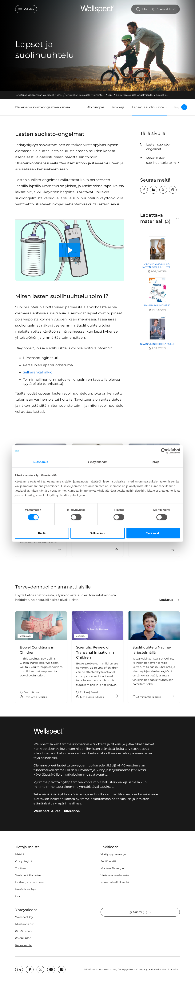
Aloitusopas (95, 107)
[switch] (76, 517)
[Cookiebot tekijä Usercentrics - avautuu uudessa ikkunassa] (163, 451)
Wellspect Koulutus (28, 875)
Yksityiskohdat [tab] (97, 461)
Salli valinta (97, 533)
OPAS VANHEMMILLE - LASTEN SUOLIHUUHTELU (157, 265)
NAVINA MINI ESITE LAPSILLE (157, 343)
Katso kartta (23, 945)
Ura (17, 896)
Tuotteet (21, 868)
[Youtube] (51, 969)
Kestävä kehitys (25, 889)
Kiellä (42, 533)
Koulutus (166, 600)
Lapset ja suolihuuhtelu (149, 107)
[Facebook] (144, 190)
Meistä (19, 854)
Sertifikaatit (108, 861)
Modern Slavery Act (114, 868)
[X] (163, 190)
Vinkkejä (118, 107)
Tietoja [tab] (154, 461)
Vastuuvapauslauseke (115, 875)
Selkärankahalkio (37, 372)
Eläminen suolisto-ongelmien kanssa (42, 108)
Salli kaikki (153, 533)
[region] (97, 657)
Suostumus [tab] (40, 461)
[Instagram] (62, 969)
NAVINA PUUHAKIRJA (157, 305)
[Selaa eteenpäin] (184, 107)
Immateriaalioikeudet (115, 882)
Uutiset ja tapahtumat (30, 882)
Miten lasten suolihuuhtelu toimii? (162, 160)
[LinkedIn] (153, 190)
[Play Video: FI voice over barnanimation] (70, 250)
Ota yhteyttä (23, 861)
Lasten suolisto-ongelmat (158, 147)
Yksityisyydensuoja (113, 854)
